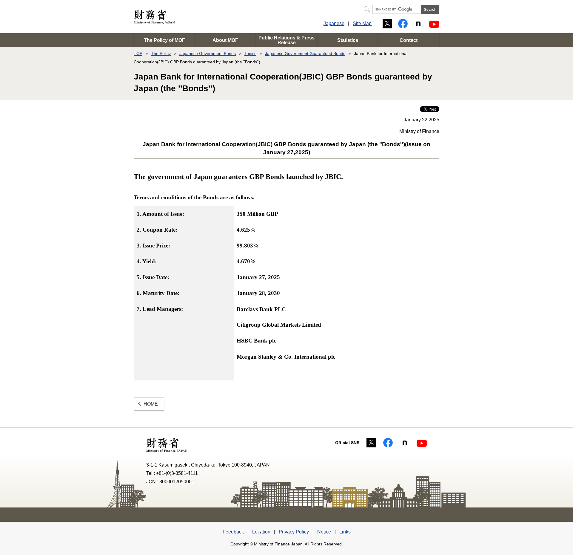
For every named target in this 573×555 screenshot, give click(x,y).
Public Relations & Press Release (286, 40)
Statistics (347, 40)
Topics (250, 53)
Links (345, 531)
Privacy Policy (294, 531)
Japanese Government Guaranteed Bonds (305, 53)
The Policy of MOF (164, 40)
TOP (138, 53)
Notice (324, 531)
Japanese (334, 23)
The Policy (161, 53)
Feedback (233, 531)
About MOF (225, 40)
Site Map (362, 23)
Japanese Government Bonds (207, 53)
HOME (151, 403)
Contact (409, 40)
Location (261, 531)
